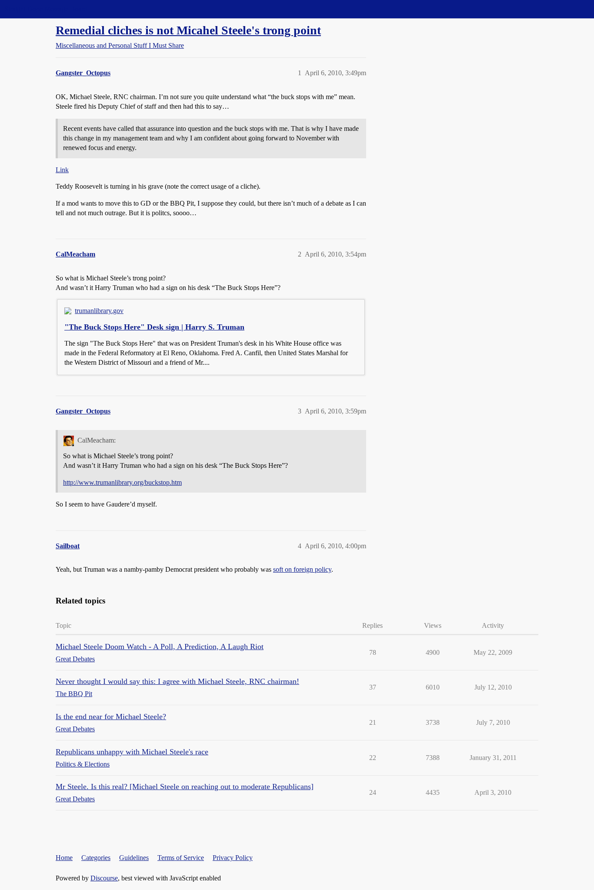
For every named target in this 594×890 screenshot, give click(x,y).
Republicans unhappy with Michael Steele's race (132, 751)
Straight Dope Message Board (45, 9)
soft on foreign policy (302, 569)
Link (62, 169)
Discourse (104, 878)
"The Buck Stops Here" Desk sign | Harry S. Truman (154, 327)
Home (64, 857)
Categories (95, 857)
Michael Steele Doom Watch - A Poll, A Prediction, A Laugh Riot (160, 646)
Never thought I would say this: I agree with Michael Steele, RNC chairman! (177, 681)
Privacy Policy (233, 857)
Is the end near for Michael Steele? (111, 716)
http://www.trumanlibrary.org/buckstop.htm (122, 482)
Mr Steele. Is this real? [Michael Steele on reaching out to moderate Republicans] (185, 786)
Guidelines (134, 857)
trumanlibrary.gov (99, 310)
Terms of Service (180, 857)
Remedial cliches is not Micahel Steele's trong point (188, 30)
